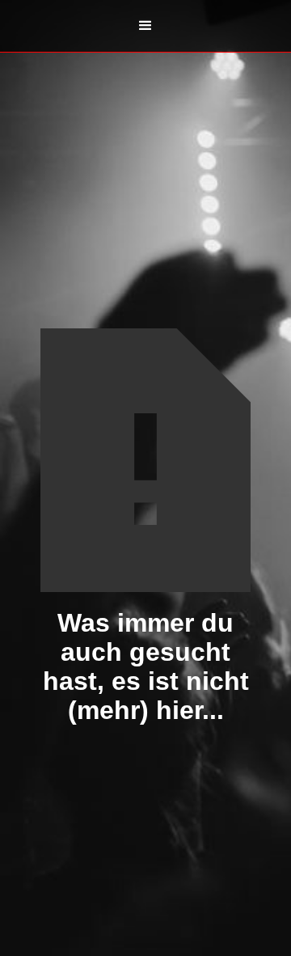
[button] (145, 26)
